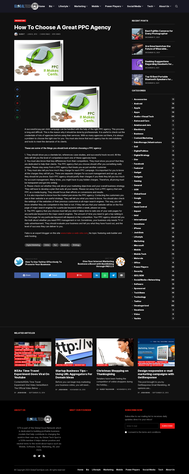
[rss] (44, 456)
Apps (154, 112)
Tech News (154, 292)
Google (154, 198)
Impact (154, 211)
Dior (154, 159)
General (154, 185)
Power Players (154, 267)
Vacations (154, 310)
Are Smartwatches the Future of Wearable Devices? (157, 49)
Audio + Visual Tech (154, 116)
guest (22, 34)
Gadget (154, 172)
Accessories (154, 99)
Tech (160, 470)
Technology (154, 297)
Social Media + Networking (154, 280)
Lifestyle (154, 237)
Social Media (149, 470)
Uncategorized (154, 305)
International (154, 219)
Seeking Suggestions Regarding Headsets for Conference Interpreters (158, 64)
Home (80, 470)
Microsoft (154, 245)
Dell (154, 146)
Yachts (154, 318)
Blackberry (154, 129)
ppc (55, 245)
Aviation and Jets (154, 125)
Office (154, 262)
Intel (154, 215)
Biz (87, 470)
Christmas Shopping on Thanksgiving (112, 372)
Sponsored (154, 288)
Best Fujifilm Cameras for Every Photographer (159, 32)
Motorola (154, 258)
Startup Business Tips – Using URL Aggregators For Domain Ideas (73, 374)
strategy (76, 245)
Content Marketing (154, 138)
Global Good (154, 194)
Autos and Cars (154, 121)
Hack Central (154, 207)
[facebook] (34, 456)
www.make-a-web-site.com (74, 233)
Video (154, 314)
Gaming (154, 181)
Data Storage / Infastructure (154, 142)
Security (154, 271)
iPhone (154, 228)
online (47, 245)
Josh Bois (154, 232)
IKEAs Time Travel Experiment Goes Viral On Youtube (31, 374)
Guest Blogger (107, 389)
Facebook (154, 164)
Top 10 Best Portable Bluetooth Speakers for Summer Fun (158, 79)
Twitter (154, 301)
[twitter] (39, 456)
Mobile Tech (154, 254)
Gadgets (154, 176)
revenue (64, 245)
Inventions (154, 224)
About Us (170, 470)
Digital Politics (154, 151)
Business (154, 133)
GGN (154, 189)
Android (154, 103)
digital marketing (33, 245)
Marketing (20, 20)
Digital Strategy (154, 155)
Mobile (154, 250)
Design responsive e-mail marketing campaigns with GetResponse (156, 374)
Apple (154, 108)
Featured (154, 168)
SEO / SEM (154, 275)
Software (154, 284)
